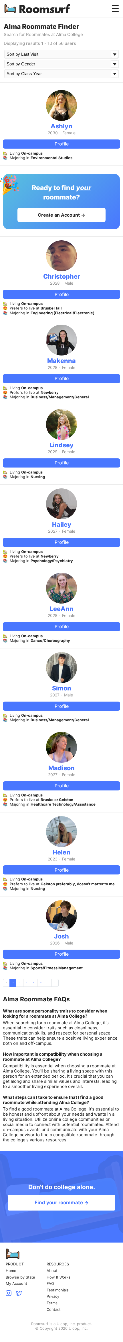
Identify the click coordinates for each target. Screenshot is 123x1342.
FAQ (50, 1283)
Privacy (53, 1296)
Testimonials (58, 1290)
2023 (52, 859)
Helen (61, 852)
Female (69, 133)
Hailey (61, 524)
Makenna (61, 360)
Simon (61, 688)
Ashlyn (61, 126)
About (52, 1271)
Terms (52, 1303)
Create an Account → (61, 215)
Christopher (61, 276)
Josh (61, 936)
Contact (54, 1309)
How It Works (58, 1277)
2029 (52, 452)
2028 (55, 283)
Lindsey (61, 445)
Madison (61, 768)
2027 (52, 531)
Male (68, 283)
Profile (62, 144)
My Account (16, 1283)
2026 (55, 943)
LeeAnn (62, 608)
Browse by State (20, 1277)
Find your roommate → (62, 1202)
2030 (53, 133)
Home (11, 1271)
